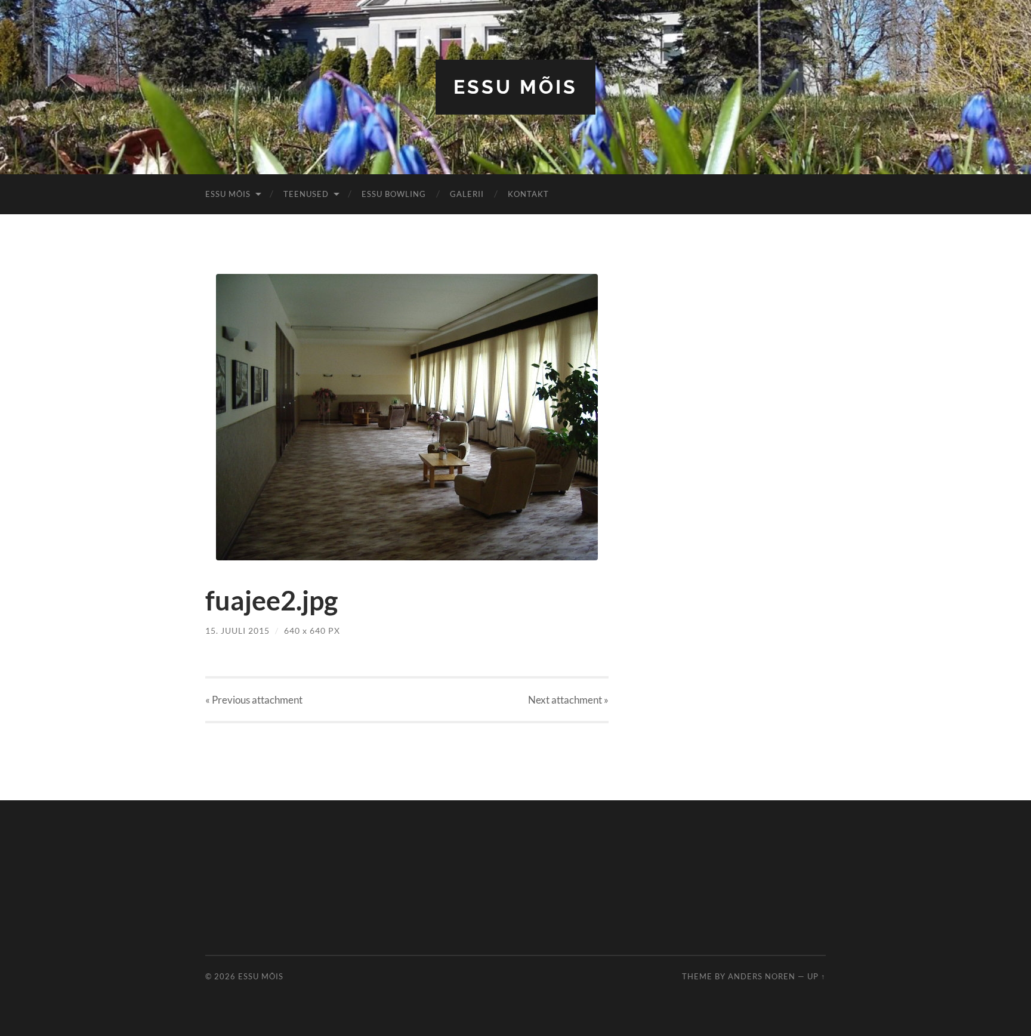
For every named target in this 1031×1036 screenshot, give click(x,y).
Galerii (467, 194)
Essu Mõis (515, 87)
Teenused (306, 194)
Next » (568, 699)
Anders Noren (761, 976)
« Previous (253, 699)
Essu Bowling (394, 194)
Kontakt (528, 194)
